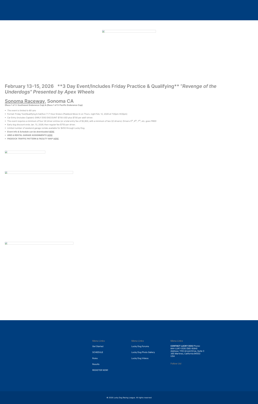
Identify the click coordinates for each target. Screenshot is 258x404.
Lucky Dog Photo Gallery (143, 352)
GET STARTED (88, 21)
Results (95, 364)
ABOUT (170, 21)
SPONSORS (158, 21)
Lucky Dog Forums (140, 346)
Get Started (97, 346)
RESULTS (144, 21)
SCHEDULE (104, 21)
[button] (231, 21)
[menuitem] (88, 21)
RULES (117, 21)
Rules (95, 358)
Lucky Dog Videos (139, 358)
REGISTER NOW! (100, 370)
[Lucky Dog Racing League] (18, 21)
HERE (51, 131)
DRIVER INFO (130, 21)
